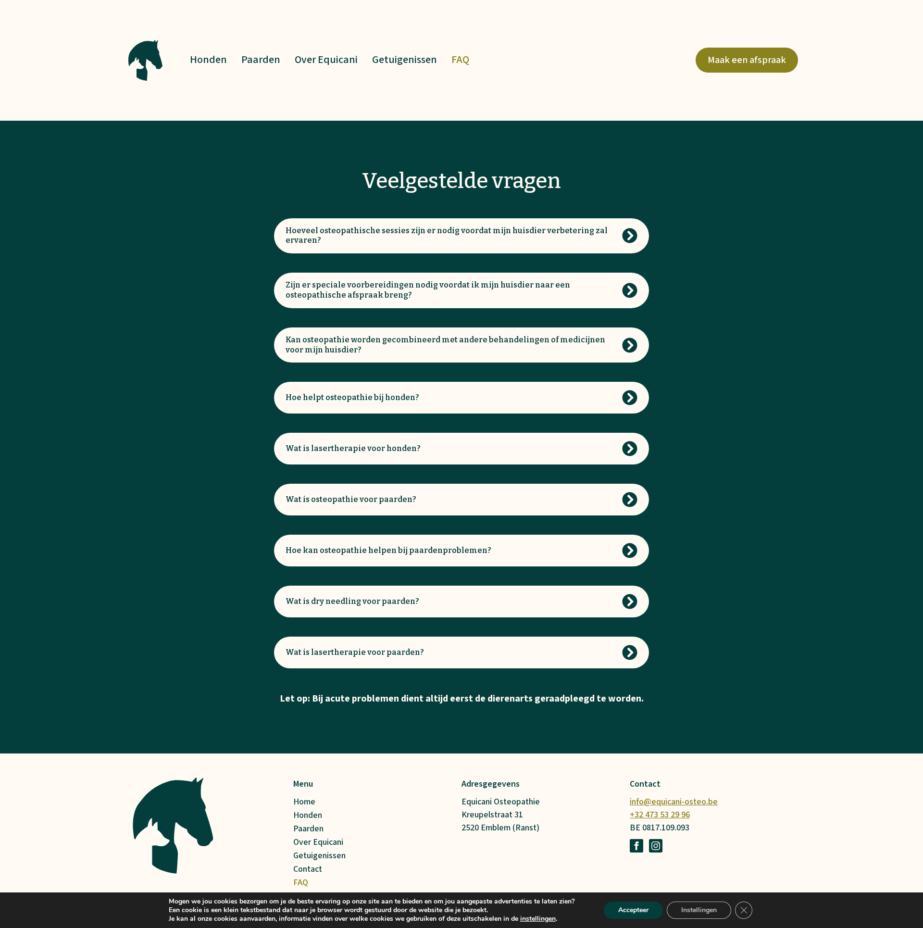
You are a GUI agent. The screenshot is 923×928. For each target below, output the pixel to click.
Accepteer (633, 910)
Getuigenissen (404, 60)
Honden (208, 60)
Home (304, 802)
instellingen (538, 919)
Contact (307, 869)
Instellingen (699, 910)
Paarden (260, 60)
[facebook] (636, 846)
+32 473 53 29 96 (660, 814)
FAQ (460, 60)
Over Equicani (326, 60)
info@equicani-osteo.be (674, 801)
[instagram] (655, 846)
